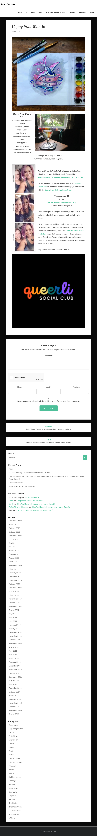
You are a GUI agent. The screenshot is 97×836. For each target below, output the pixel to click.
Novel (40, 12)
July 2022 (13, 543)
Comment (48, 355)
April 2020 (13, 562)
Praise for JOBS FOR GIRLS (56, 12)
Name (20, 387)
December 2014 (15, 688)
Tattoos (12, 799)
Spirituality (13, 792)
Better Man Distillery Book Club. (58, 190)
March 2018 (14, 595)
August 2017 (14, 610)
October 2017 (14, 602)
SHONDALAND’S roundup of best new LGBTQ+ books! (61, 177)
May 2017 (13, 621)
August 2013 (14, 714)
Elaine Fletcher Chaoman (18, 507)
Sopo (11, 501)
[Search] (85, 457)
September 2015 (15, 677)
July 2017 (13, 614)
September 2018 (15, 588)
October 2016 (14, 640)
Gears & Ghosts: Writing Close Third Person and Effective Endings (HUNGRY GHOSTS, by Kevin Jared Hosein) (46, 477)
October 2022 (14, 532)
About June (30, 12)
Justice (11, 755)
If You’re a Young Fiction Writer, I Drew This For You (29, 473)
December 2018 (15, 576)
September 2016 (15, 643)
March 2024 (14, 524)
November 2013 (15, 703)
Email (48, 387)
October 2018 (14, 584)
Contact (92, 12)
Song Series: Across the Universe (22, 486)
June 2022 (13, 547)
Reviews (12, 784)
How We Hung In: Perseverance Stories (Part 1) (36, 504)
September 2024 (15, 521)
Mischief (12, 766)
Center (11, 732)
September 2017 (15, 606)
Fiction (11, 747)
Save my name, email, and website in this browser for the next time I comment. (48, 401)
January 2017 (14, 629)
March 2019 (14, 569)
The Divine (13, 803)
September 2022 (15, 535)
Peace (11, 773)
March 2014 (14, 695)
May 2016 (13, 655)
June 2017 (13, 617)
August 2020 (14, 558)
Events (72, 12)
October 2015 (14, 673)
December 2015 (15, 666)
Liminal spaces (14, 758)
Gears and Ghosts (16, 482)
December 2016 (15, 632)
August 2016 (14, 647)
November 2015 (15, 669)
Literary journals (15, 762)
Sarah (11, 504)
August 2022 (14, 539)
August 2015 (14, 681)
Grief (11, 751)
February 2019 (15, 573)
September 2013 (15, 710)
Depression (13, 740)
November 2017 (15, 599)
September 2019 (15, 565)
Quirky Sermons (15, 777)
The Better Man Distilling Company (61, 202)
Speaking (82, 12)
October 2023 (14, 528)
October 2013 (14, 707)
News (11, 469)
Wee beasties (14, 814)
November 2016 (15, 636)
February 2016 (15, 662)
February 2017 (15, 625)
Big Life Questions (16, 729)
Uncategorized (14, 810)
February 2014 (15, 699)
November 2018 (15, 580)
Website (76, 387)
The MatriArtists (15, 807)
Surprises (12, 796)
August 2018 (14, 591)
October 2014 (14, 692)
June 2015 (13, 684)
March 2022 (14, 550)
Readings (12, 781)
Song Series (13, 788)
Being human (14, 725)
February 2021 (15, 554)
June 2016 (13, 651)
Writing (12, 818)
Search (11, 453)
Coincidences (14, 736)
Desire (11, 743)
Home (20, 12)
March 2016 (14, 658)
